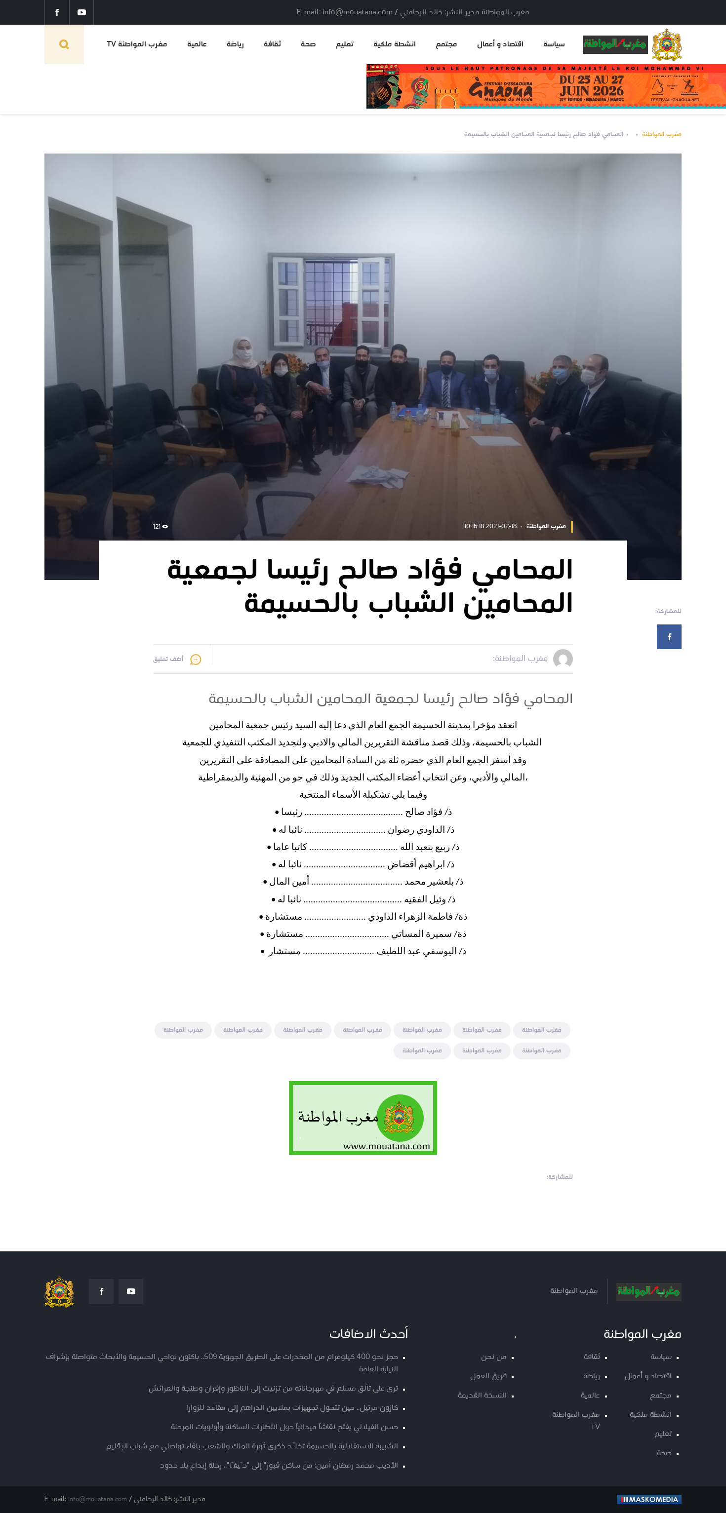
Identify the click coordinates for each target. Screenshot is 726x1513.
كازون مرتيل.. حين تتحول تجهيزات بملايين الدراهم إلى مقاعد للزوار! (292, 1408)
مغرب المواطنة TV (137, 44)
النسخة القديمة (482, 1396)
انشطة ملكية (394, 44)
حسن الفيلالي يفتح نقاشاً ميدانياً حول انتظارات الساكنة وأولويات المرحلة (284, 1427)
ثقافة (272, 44)
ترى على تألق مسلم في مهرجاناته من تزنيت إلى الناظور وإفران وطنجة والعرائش (273, 1389)
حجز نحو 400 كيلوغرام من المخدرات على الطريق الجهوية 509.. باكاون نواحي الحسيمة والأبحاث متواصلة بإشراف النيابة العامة (222, 1363)
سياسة (554, 44)
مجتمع (446, 44)
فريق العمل (488, 1376)
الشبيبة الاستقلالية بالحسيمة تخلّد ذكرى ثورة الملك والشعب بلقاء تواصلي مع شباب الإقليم (252, 1446)
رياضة (235, 44)
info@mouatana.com (97, 1499)
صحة (308, 44)
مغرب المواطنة (662, 134)
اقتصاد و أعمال (500, 44)
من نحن (494, 1357)
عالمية (197, 44)
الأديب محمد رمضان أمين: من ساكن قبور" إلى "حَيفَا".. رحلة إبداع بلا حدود (279, 1466)
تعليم (345, 44)
